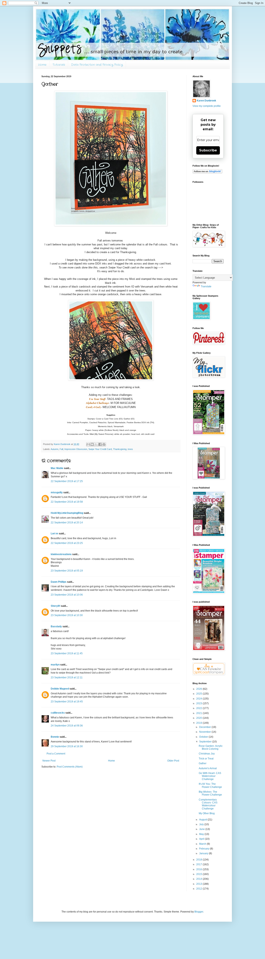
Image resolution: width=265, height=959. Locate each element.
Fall (61, 449)
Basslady (56, 626)
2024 (199, 698)
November (205, 731)
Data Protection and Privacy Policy (97, 65)
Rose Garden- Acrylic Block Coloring (211, 747)
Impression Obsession (75, 449)
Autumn (54, 449)
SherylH (55, 605)
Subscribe (208, 150)
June (202, 829)
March (203, 843)
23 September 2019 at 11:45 (67, 653)
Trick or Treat (206, 758)
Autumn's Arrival (208, 768)
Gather (202, 763)
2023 (199, 703)
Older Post (173, 760)
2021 (199, 713)
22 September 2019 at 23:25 (67, 543)
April (202, 838)
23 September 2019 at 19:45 (67, 701)
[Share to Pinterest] (104, 444)
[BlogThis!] (92, 444)
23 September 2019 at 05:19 (67, 570)
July (201, 824)
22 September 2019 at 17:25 (67, 481)
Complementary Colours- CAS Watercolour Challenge (208, 804)
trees (130, 449)
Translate (206, 286)
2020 (199, 718)
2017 (199, 864)
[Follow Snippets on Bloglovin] (207, 172)
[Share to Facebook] (100, 444)
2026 (199, 688)
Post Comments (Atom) (70, 766)
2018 (199, 859)
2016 (199, 869)
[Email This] (88, 444)
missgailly (57, 492)
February (204, 848)
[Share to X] (96, 444)
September (205, 741)
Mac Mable (57, 468)
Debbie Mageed (60, 688)
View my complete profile (207, 106)
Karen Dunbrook (206, 100)
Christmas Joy (207, 753)
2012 (199, 888)
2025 (199, 693)
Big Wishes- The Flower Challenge (210, 793)
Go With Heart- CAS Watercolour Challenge (210, 776)
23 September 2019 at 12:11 (67, 677)
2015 (199, 874)
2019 (199, 722)
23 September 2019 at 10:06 (67, 594)
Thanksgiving (119, 449)
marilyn (55, 664)
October (204, 736)
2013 (199, 883)
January (204, 853)
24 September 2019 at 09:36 (67, 725)
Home (42, 65)
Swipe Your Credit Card (100, 449)
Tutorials (59, 65)
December (205, 727)
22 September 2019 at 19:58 (67, 501)
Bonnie (55, 736)
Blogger (198, 911)
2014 (199, 878)
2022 (199, 708)
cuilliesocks (58, 712)
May (202, 834)
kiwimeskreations (61, 554)
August (203, 819)
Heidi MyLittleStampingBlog (67, 513)
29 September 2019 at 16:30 (67, 746)
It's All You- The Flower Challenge (210, 785)
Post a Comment (56, 753)
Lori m (54, 533)
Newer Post (48, 760)
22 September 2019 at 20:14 (67, 522)
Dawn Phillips (58, 581)
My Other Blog (207, 813)
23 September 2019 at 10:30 (67, 615)
